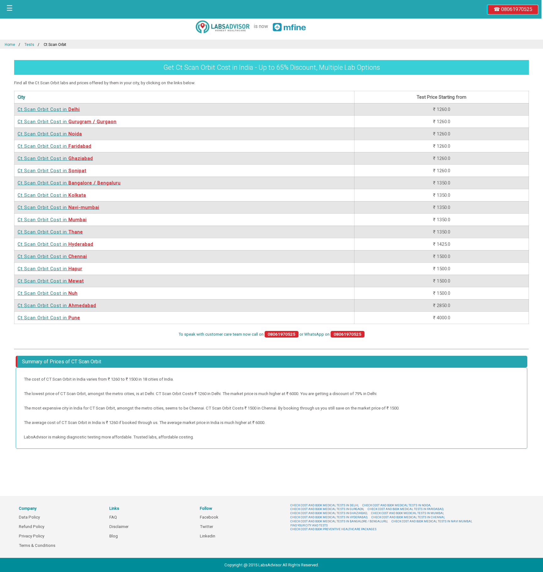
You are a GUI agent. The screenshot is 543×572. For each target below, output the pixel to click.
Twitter (206, 526)
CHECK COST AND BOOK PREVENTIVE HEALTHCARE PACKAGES (333, 529)
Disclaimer (119, 526)
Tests (29, 44)
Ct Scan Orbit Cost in (49, 109)
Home (10, 44)
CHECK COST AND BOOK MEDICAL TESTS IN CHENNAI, (408, 517)
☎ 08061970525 (513, 9)
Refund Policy (31, 526)
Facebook (209, 517)
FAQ (113, 517)
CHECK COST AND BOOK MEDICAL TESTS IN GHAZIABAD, (328, 513)
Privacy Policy (31, 536)
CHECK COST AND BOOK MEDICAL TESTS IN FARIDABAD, (406, 509)
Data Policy (29, 517)
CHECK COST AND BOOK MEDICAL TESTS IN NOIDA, (396, 505)
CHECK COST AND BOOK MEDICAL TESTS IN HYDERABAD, (329, 517)
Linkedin (207, 536)
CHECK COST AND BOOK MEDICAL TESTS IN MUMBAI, (407, 513)
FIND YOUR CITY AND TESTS (309, 525)
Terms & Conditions (37, 545)
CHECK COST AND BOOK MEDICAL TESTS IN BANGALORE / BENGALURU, (339, 521)
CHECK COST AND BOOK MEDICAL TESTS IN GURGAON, (327, 509)
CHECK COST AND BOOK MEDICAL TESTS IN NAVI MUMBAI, (432, 521)
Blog (113, 536)
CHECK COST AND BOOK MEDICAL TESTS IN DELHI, (324, 505)
